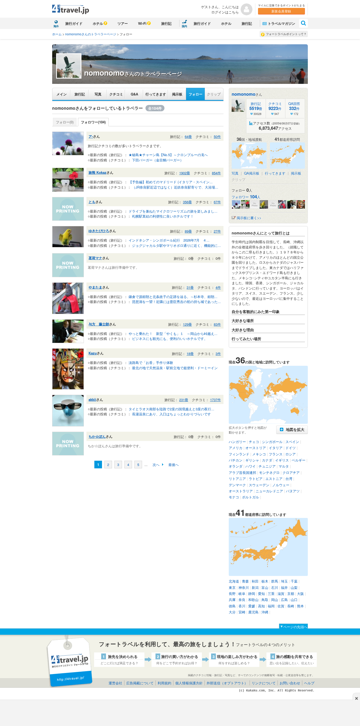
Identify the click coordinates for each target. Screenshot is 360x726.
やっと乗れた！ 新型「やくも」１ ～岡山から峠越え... (173, 333)
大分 (232, 611)
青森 (245, 581)
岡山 (274, 599)
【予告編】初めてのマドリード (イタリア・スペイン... (171, 181)
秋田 (255, 581)
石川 (274, 587)
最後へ (173, 464)
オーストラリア (241, 490)
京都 (290, 593)
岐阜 (242, 593)
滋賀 (281, 593)
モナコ (234, 496)
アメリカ (235, 447)
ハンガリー (237, 441)
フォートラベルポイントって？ (286, 34)
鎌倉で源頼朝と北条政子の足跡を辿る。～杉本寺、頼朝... (173, 296)
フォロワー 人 (246, 196)
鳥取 (264, 599)
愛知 (261, 593)
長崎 (290, 605)
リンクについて (264, 682)
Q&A (134, 94)
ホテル (98, 23)
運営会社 (115, 682)
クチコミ (116, 94)
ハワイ (250, 466)
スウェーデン (259, 484)
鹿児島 (253, 611)
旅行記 (166, 23)
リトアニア (237, 478)
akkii (92, 399)
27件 (217, 231)
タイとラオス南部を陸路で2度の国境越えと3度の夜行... (171, 408)
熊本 (300, 605)
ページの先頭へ (295, 626)
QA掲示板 (251, 173)
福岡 (271, 605)
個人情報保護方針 (189, 682)
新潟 (255, 587)
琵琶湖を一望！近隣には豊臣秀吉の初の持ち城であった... (176, 301)
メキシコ (259, 453)
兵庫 (232, 599)
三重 (271, 593)
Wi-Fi (142, 23)
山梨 (294, 587)
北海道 (234, 581)
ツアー (123, 23)
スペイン (292, 441)
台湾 (288, 478)
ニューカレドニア (269, 490)
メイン (61, 94)
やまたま (95, 287)
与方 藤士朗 (99, 323)
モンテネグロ (269, 472)
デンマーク (237, 484)
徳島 (232, 605)
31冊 (190, 287)
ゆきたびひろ (99, 230)
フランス (276, 453)
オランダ (235, 466)
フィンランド (239, 453)
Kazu (93, 352)
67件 (217, 201)
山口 (294, 599)
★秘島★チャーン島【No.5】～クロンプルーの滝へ (168, 154)
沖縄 (264, 611)
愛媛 (251, 605)
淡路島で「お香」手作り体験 (151, 362)
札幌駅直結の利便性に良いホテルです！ (163, 216)
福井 (284, 587)
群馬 (274, 581)
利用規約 (164, 682)
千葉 (294, 581)
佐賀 (281, 605)
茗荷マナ (95, 257)
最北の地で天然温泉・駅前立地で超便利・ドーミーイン (175, 367)
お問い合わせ (290, 682)
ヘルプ (309, 682)
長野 (232, 593)
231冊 (183, 399)
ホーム (57, 34)
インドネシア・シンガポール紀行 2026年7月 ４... (169, 240)
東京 (232, 587)
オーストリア (255, 447)
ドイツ (290, 447)
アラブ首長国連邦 (242, 472)
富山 (264, 587)
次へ (156, 464)
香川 (242, 605)
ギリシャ (252, 460)
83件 (217, 324)
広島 (284, 599)
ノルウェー (280, 484)
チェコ (254, 441)
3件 (218, 353)
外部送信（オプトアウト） (227, 682)
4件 (218, 287)
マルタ (284, 466)
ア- (91, 136)
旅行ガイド (73, 23)
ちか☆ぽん (97, 436)
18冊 (190, 353)
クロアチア (291, 472)
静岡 (251, 593)
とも (92, 201)
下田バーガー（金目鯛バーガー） (157, 159)
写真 (98, 94)
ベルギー (298, 460)
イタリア (276, 447)
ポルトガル (250, 496)
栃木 (264, 581)
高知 (261, 605)
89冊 (188, 231)
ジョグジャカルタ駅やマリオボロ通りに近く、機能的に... (176, 245)
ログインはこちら (225, 12)
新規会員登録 (281, 11)
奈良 (242, 599)
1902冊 (184, 172)
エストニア (274, 478)
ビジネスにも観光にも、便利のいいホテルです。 (169, 338)
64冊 (188, 136)
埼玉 (284, 581)
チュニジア (267, 466)
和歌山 (253, 599)
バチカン (235, 460)
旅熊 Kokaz (97, 172)
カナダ (267, 460)
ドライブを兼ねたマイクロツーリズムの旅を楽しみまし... (173, 211)
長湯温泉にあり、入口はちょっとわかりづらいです (171, 413)
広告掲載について (140, 682)
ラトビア (255, 478)
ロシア (290, 453)
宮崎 (242, 611)
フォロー (195, 94)
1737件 (215, 399)
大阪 (300, 593)
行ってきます (155, 94)
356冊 (187, 201)
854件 (216, 172)
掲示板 (177, 94)
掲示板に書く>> (249, 217)
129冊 (187, 324)
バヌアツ (293, 490)
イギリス (282, 460)
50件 (217, 136)
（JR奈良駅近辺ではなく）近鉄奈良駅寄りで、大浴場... (175, 187)
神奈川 (244, 587)
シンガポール (272, 441)
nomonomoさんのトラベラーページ (90, 34)
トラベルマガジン (281, 23)
